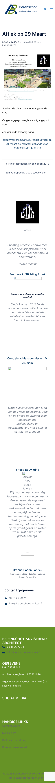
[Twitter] (10, 705)
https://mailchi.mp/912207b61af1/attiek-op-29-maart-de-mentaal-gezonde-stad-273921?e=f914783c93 (27, 144)
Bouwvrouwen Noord (14, 747)
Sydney (42, 777)
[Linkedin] (21, 705)
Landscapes (9, 45)
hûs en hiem (9, 732)
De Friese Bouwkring (14, 740)
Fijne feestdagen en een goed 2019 (28, 163)
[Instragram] (32, 705)
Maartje (14, 42)
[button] (45, 9)
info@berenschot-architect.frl (26, 603)
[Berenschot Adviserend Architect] (20, 9)
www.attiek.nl (27, 264)
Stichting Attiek (11, 725)
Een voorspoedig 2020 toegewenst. (26, 172)
